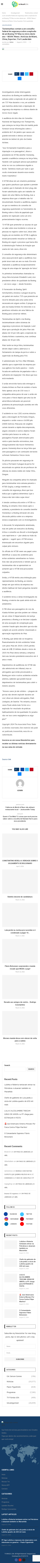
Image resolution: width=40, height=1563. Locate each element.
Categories (7, 1494)
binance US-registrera (11, 1194)
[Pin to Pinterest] (31, 74)
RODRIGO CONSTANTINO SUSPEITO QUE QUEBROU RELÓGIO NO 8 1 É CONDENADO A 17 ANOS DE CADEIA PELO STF (19, 1174)
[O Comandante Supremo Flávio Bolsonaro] (10, 1313)
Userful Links (8, 1470)
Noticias (4, 1498)
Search (7, 1065)
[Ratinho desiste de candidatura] (20, 882)
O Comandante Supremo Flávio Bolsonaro (25, 1312)
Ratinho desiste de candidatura (20, 897)
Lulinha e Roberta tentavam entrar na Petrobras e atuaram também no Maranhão (19, 1088)
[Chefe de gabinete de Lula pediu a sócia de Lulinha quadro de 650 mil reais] (10, 1262)
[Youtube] (20, 1559)
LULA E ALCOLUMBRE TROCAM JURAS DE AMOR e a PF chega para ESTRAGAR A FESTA (18, 1114)
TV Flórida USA (21, 1397)
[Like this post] (17, 74)
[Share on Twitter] (27, 74)
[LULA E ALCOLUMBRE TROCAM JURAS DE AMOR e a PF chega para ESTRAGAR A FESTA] (10, 1278)
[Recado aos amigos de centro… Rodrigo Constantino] (20, 987)
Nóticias (21, 1381)
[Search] (38, 4)
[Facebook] (16, 1559)
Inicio (3, 1474)
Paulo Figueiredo (21, 1387)
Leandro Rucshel (7, 1505)
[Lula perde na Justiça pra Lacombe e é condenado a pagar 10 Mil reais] (20, 915)
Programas (21, 1392)
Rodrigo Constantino (9, 1509)
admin (11, 42)
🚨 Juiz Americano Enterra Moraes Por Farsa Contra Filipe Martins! (26, 1298)
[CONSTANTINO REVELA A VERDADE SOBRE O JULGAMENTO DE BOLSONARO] (20, 846)
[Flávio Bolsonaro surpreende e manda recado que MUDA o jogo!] (20, 951)
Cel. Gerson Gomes (21, 1376)
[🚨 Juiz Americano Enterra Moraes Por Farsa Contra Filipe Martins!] (10, 1298)
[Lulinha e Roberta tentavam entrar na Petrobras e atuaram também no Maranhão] (10, 1244)
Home (4, 13)
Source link (6, 759)
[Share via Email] (19, 78)
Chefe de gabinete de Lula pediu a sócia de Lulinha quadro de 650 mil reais (18, 1101)
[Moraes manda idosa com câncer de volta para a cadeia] (20, 1023)
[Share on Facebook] (22, 74)
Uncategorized (15, 13)
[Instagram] (23, 1559)
